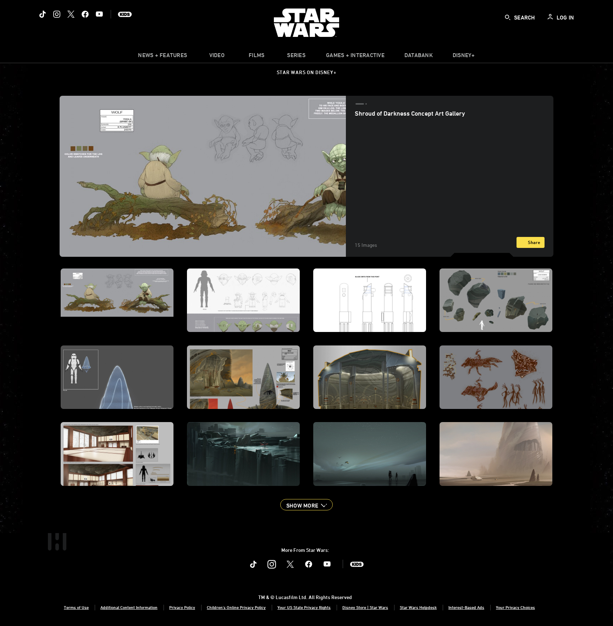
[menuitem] (217, 57)
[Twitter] (70, 14)
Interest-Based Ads (466, 607)
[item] (162, 57)
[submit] (507, 17)
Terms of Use (76, 607)
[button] (306, 504)
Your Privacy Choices (515, 607)
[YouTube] (99, 14)
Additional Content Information (129, 607)
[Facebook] (85, 14)
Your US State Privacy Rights (304, 607)
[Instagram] (56, 14)
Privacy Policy (182, 607)
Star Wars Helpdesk (418, 607)
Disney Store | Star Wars (365, 607)
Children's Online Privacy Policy (236, 607)
